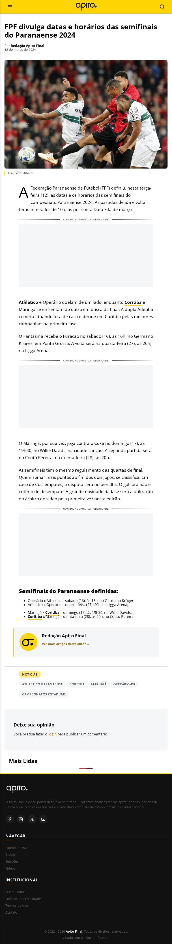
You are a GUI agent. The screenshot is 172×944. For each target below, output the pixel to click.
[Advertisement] (86, 255)
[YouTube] (43, 819)
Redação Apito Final (27, 45)
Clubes (10, 855)
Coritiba (133, 302)
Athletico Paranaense (42, 684)
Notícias (29, 674)
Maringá (99, 684)
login (52, 734)
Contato (11, 912)
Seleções (11, 862)
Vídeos (10, 868)
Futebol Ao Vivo (16, 848)
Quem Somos (15, 892)
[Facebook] (9, 819)
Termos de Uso (16, 906)
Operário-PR (124, 684)
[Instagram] (21, 819)
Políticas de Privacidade (23, 899)
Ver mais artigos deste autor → (66, 644)
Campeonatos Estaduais (44, 694)
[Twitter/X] (32, 819)
